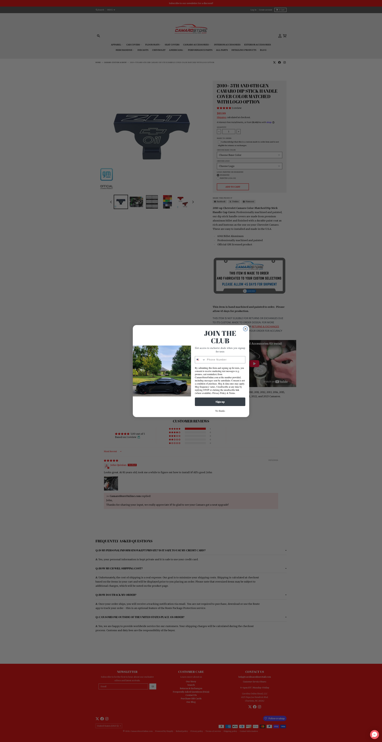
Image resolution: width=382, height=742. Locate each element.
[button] (374, 734)
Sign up (220, 401)
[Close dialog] (245, 329)
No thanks (220, 410)
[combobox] (200, 359)
